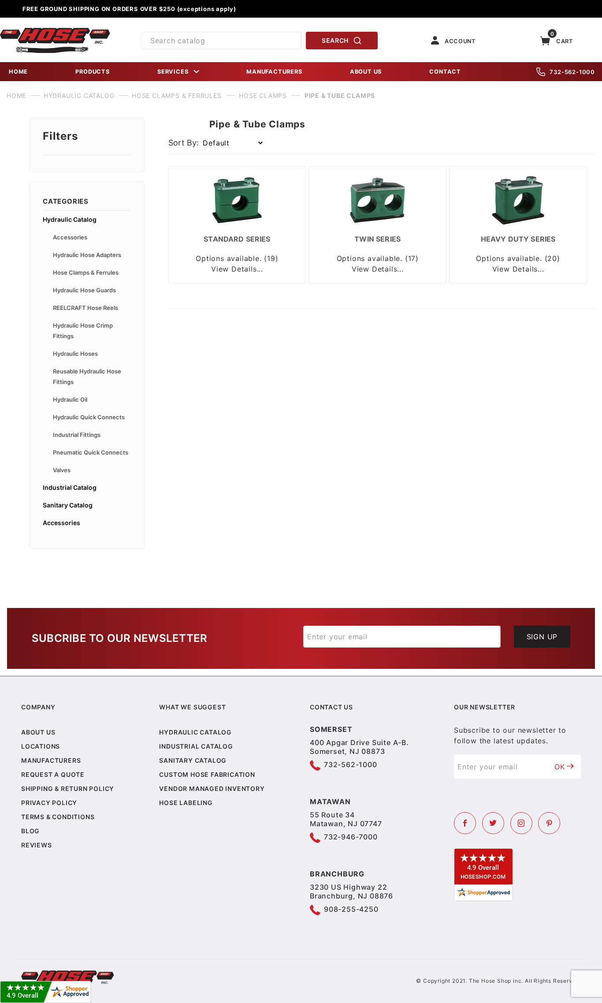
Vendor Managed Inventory (211, 788)
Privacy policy (49, 802)
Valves (62, 470)
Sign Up (542, 636)
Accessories (70, 237)
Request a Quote (53, 774)
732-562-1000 (572, 71)
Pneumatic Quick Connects (90, 452)
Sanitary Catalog (68, 505)
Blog (30, 831)
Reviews (36, 845)
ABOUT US (366, 71)
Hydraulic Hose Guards (84, 290)
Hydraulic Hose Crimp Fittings (83, 330)
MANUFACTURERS (274, 71)
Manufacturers (51, 760)
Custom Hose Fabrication (207, 774)
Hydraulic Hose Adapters (87, 254)
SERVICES (172, 71)
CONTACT (445, 71)
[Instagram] (521, 823)
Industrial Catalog (70, 487)
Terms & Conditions (57, 816)
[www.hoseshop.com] (55, 30)
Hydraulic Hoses (75, 353)
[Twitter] (493, 823)
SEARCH (335, 40)
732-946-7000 (351, 836)
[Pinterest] (549, 823)
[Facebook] (465, 823)
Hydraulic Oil (70, 399)
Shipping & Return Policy (67, 788)
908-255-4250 (351, 909)
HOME (18, 71)
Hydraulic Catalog (70, 219)
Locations (40, 746)
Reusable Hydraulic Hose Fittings (87, 376)
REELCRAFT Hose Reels (85, 307)
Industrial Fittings (76, 434)
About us (38, 732)
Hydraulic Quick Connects (89, 417)
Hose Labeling (185, 802)
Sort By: (183, 142)
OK (559, 766)
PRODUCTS (92, 71)
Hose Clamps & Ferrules (86, 272)
